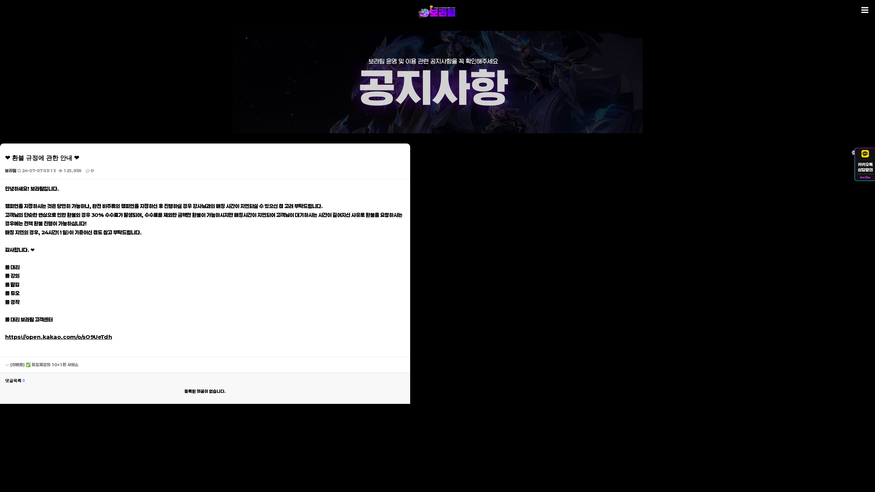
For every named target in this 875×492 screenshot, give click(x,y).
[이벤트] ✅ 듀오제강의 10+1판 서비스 (44, 364)
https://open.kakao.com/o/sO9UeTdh (58, 337)
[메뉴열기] (865, 10)
